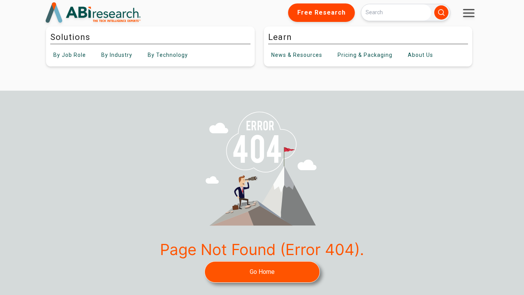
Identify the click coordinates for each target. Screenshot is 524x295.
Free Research (321, 12)
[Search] (441, 12)
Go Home (262, 271)
